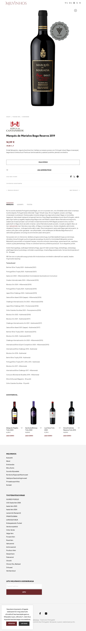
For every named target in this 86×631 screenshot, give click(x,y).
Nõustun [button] (11, 623)
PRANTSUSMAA (11, 516)
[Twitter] (75, 177)
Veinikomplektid (12, 526)
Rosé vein (9, 540)
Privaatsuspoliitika (13, 481)
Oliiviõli (9, 561)
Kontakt (9, 485)
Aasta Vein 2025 (11, 506)
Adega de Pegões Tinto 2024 (12, 429)
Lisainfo (20, 204)
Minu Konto (10, 468)
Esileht (8, 116)
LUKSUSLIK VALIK (12, 520)
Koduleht (9, 458)
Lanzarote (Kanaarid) (13, 513)
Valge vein (9, 533)
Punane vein (16, 116)
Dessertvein (10, 554)
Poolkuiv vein (11, 550)
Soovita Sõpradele (12, 471)
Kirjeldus (10, 204)
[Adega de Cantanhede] (15, 126)
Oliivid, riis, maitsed (13, 564)
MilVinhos (36, 620)
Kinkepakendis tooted (14, 523)
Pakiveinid (10, 557)
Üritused (9, 567)
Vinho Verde (10, 530)
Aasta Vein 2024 (11, 509)
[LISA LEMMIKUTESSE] (22, 428)
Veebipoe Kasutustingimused (16, 478)
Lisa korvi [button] (10, 436)
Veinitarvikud (11, 571)
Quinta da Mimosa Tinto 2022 (31, 429)
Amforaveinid (11, 547)
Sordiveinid (25, 116)
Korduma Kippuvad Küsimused (17, 475)
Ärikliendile (10, 464)
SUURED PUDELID (12, 499)
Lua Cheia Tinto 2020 (49, 429)
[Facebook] (71, 177)
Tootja (29, 204)
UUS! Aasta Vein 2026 (13, 503)
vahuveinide (13, 226)
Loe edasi (24, 623)
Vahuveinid (10, 543)
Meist (8, 461)
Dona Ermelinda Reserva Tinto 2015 (69, 429)
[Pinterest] (78, 177)
